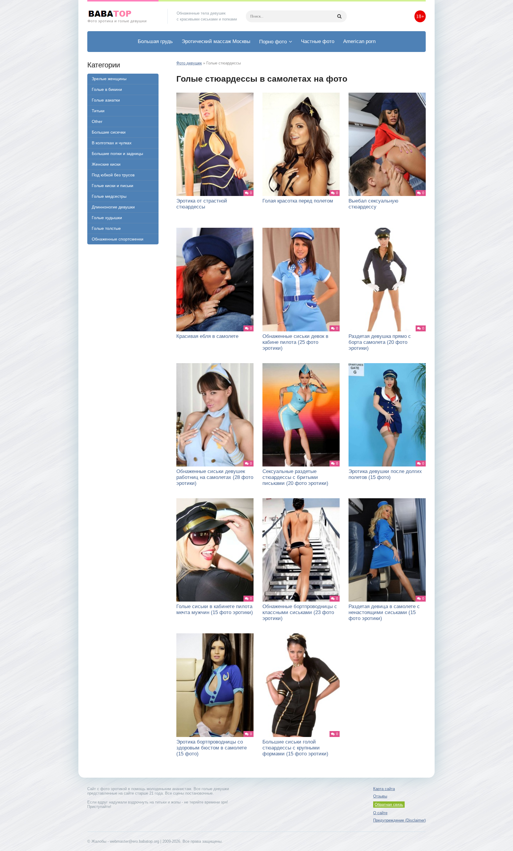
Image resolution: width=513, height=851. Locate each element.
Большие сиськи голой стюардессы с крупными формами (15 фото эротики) (295, 748)
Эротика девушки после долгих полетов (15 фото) (385, 474)
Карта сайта (384, 789)
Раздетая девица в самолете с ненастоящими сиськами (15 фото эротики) (384, 612)
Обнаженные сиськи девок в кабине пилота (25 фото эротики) (295, 342)
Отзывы (380, 796)
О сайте (380, 813)
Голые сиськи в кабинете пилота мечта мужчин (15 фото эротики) (214, 609)
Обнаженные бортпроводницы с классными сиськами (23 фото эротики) (299, 612)
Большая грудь (155, 41)
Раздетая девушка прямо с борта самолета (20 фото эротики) (380, 342)
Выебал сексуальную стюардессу (373, 204)
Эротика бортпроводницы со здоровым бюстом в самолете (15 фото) (211, 748)
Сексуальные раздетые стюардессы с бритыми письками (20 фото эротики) (295, 477)
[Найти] (339, 16)
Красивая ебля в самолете (207, 336)
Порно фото (273, 42)
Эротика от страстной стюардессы (201, 204)
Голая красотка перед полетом (297, 201)
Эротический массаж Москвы (216, 41)
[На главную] (123, 16)
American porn (359, 41)
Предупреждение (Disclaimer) (399, 820)
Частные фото (317, 41)
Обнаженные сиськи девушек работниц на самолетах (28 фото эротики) (214, 477)
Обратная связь (389, 804)
